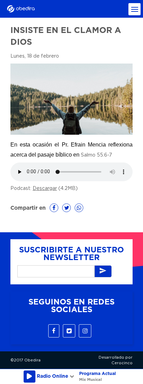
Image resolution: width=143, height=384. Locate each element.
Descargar (45, 188)
